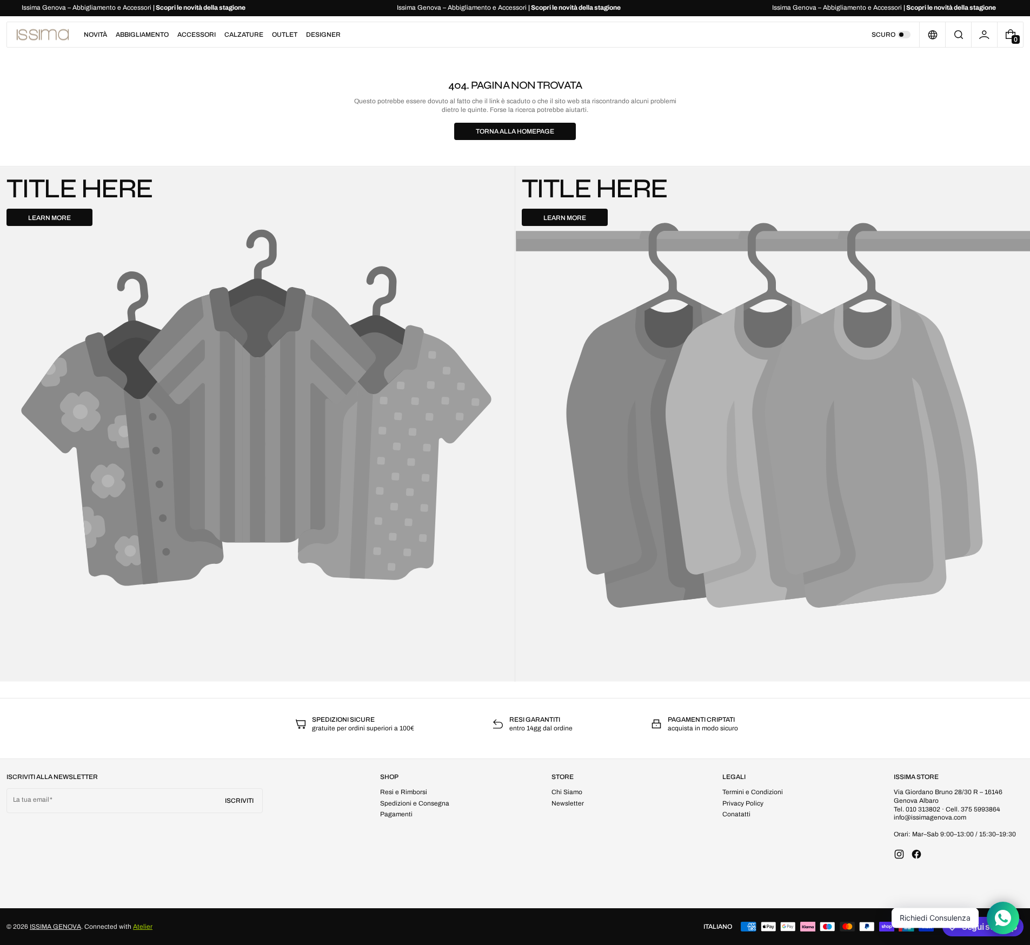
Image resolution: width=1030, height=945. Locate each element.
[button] (958, 34)
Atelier (142, 926)
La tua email (31, 799)
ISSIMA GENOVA (55, 926)
